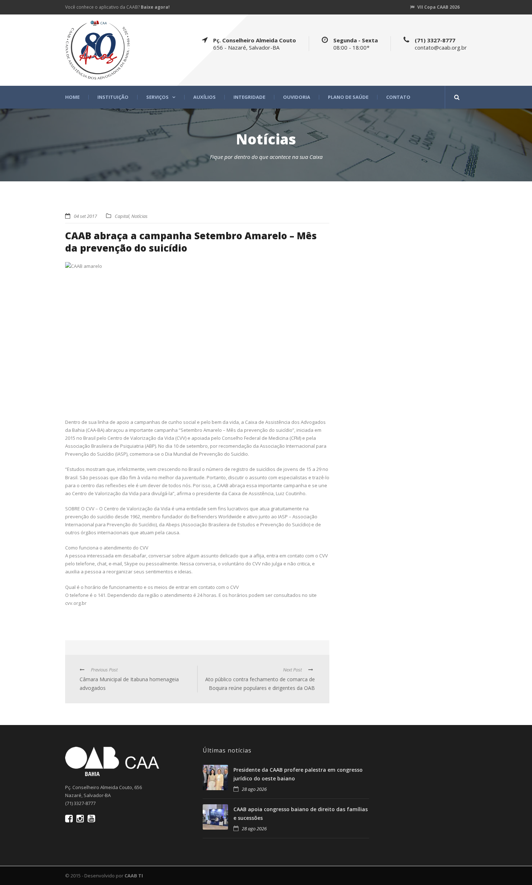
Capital (122, 216)
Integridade (249, 97)
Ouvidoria (296, 97)
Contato (398, 97)
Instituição (112, 97)
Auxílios (204, 97)
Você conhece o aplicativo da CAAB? (117, 7)
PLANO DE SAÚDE (348, 97)
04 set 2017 (85, 216)
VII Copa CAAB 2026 (438, 7)
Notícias (139, 216)
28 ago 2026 (254, 789)
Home (72, 97)
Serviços (157, 97)
